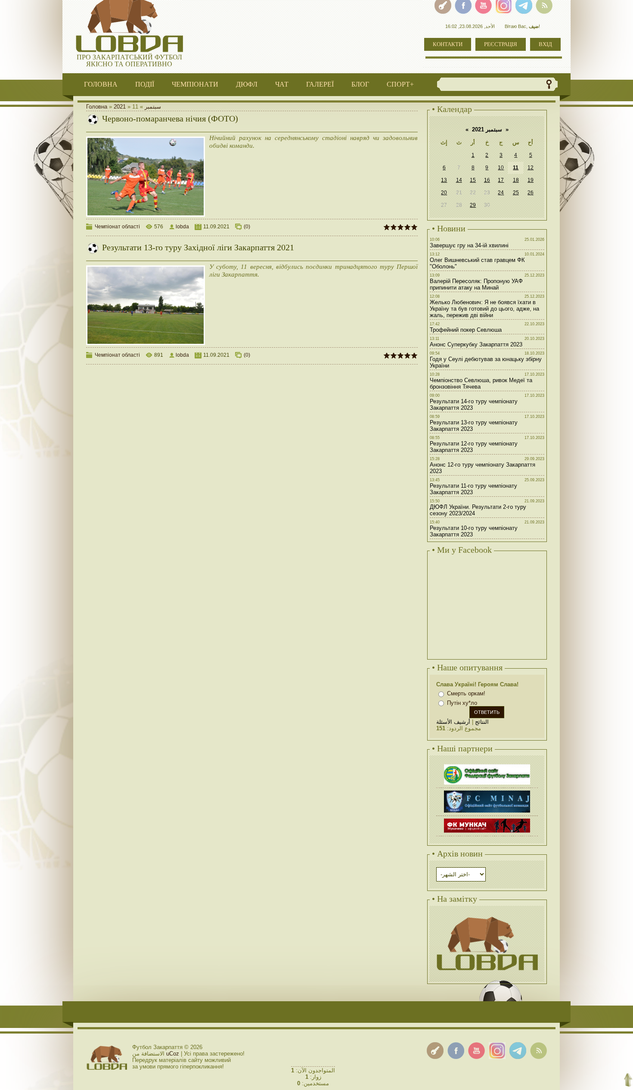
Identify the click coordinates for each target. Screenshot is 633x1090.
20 (444, 193)
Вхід (545, 44)
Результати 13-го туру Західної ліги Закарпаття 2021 (198, 247)
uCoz (172, 1053)
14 (459, 180)
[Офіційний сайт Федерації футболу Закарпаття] (487, 765)
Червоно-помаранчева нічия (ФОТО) (170, 118)
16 (487, 180)
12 (531, 168)
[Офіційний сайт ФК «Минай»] (487, 791)
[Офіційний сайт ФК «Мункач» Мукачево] (487, 819)
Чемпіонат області (117, 227)
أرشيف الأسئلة (453, 722)
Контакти (447, 44)
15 (473, 180)
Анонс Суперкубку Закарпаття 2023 (476, 344)
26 (531, 193)
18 (516, 180)
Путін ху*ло (462, 703)
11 (515, 168)
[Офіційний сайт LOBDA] (487, 915)
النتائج (482, 722)
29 (473, 205)
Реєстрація (500, 44)
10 (501, 168)
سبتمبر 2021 (487, 129)
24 (501, 193)
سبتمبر (153, 106)
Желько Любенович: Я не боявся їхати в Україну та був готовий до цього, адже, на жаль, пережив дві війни (484, 308)
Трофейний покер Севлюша (466, 330)
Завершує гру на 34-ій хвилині (469, 245)
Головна (96, 106)
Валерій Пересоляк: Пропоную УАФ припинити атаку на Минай (476, 284)
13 (444, 180)
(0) (247, 227)
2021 (120, 106)
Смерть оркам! (466, 693)
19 (531, 180)
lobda (182, 227)
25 (516, 193)
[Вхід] (435, 1050)
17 (501, 180)
